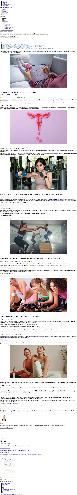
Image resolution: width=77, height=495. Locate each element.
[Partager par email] (7, 36)
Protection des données (6, 483)
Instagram (10, 473)
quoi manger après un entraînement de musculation (55, 200)
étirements (22, 331)
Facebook (6, 473)
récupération (70, 200)
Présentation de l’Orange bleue (10, 459)
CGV (3, 486)
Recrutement (7, 469)
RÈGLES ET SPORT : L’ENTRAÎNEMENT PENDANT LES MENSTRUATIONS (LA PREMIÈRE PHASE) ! (23, 45)
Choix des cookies (5, 490)
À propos (4, 458)
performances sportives (30, 410)
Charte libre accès (8, 460)
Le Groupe (6, 461)
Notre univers (4, 467)
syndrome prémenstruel (4, 100)
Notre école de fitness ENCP (10, 471)
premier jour (19, 97)
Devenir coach (4, 2)
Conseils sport (4, 1)
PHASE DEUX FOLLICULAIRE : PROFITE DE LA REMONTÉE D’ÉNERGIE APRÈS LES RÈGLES (22, 46)
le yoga (72, 391)
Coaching (4, 11)
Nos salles (4, 9)
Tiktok (13, 473)
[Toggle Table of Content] (1, 42)
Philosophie (7, 462)
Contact (3, 3)
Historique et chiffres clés (9, 463)
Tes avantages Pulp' (8, 470)
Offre (3, 10)
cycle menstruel (28, 51)
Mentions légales (5, 484)
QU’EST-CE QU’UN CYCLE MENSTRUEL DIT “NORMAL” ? (15, 44)
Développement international (10, 464)
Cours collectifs (5, 12)
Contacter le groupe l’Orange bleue (8, 489)
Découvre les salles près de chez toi (6, 428)
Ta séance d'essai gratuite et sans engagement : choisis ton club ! (11, 494)
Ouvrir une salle (5, 5)
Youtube (15, 473)
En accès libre (4, 13)
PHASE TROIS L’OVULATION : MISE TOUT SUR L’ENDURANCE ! (16, 47)
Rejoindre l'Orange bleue (6, 4)
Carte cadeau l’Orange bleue (10, 465)
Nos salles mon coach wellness (10, 466)
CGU (3, 485)
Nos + (3, 14)
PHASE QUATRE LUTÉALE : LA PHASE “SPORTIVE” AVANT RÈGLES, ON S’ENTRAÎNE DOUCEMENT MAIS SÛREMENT (28, 48)
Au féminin (4, 438)
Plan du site (4, 488)
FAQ (3, 487)
